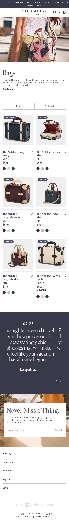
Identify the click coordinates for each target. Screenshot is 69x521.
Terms (16, 517)
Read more (8, 89)
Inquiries (7, 479)
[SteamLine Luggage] (34, 12)
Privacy (27, 517)
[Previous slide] (56, 381)
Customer (8, 462)
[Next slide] (60, 381)
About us (7, 470)
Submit (58, 430)
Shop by (7, 453)
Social (6, 487)
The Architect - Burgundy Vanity (11, 215)
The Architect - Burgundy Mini (11, 277)
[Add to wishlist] (31, 152)
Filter (18, 106)
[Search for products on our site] (54, 12)
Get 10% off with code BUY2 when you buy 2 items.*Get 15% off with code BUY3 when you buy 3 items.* (34, 4)
